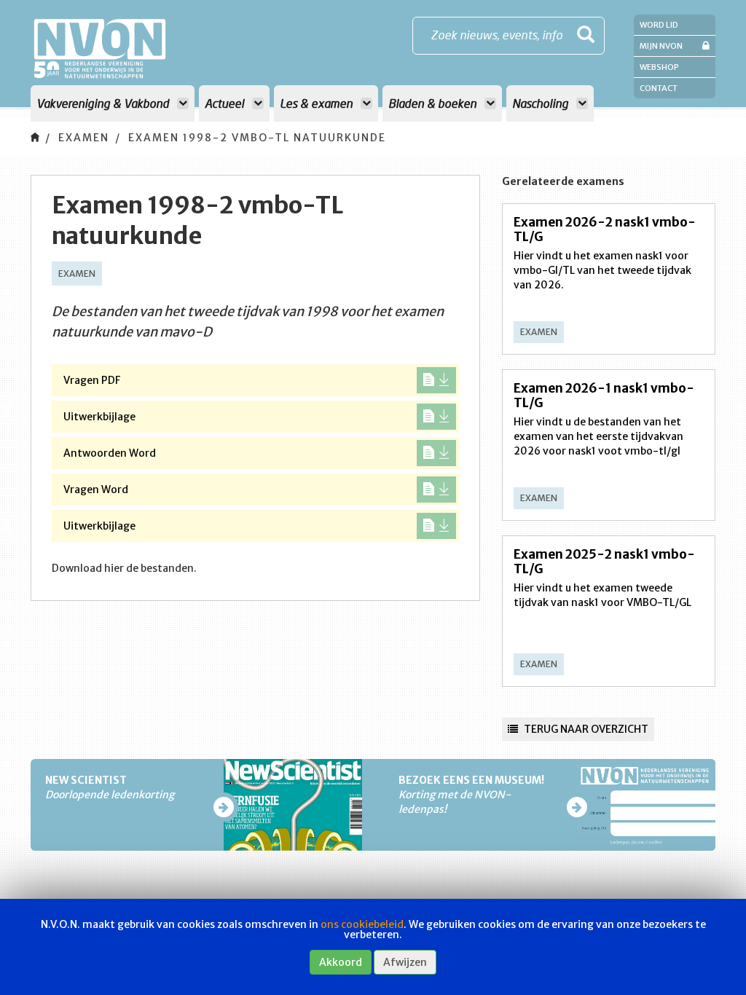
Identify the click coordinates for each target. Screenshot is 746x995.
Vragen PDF (91, 380)
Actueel (226, 103)
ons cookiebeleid (362, 924)
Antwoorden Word (109, 453)
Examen (83, 137)
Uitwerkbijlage (99, 416)
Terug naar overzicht (585, 729)
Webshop (659, 67)
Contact (659, 88)
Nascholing (541, 103)
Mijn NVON (661, 46)
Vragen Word (95, 489)
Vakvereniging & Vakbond (104, 103)
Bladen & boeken (433, 103)
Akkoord (340, 962)
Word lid (659, 25)
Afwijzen (405, 962)
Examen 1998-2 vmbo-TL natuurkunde (257, 137)
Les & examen (318, 103)
